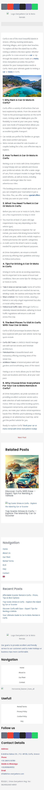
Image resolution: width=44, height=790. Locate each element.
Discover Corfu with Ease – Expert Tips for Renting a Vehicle (20, 493)
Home (5, 549)
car (31, 55)
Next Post (22, 437)
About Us (6, 553)
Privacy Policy (22, 711)
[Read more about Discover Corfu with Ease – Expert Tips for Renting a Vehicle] (21, 471)
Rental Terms (8, 561)
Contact (6, 573)
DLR (4, 565)
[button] (22, 24)
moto (36, 58)
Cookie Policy (22, 716)
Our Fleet (6, 557)
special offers (34, 195)
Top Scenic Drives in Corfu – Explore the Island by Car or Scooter (21, 513)
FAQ (4, 569)
